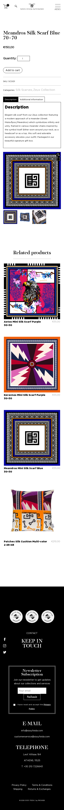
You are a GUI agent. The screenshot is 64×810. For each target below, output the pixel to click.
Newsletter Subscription (32, 672)
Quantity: (10, 58)
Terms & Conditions (42, 785)
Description (11, 99)
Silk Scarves (24, 89)
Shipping (17, 789)
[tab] (10, 99)
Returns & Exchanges (39, 789)
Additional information (31, 99)
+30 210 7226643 (33, 766)
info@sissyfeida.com (32, 730)
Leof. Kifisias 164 (32, 754)
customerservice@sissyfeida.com (32, 736)
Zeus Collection (44, 89)
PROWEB (41, 800)
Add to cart (13, 70)
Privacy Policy (19, 785)
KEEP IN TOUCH (32, 644)
